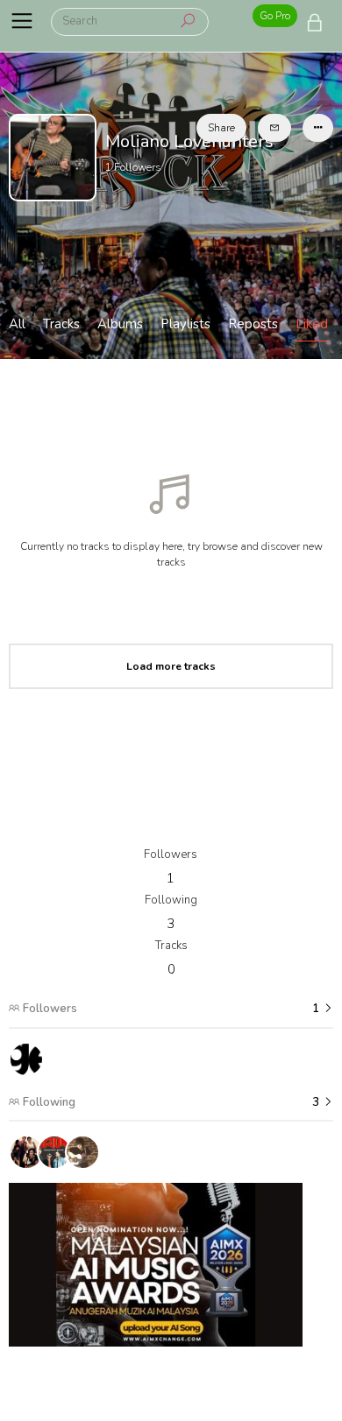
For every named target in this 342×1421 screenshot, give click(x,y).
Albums (120, 324)
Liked (312, 324)
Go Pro (275, 16)
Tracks (61, 324)
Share (221, 128)
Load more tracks (171, 666)
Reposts (253, 324)
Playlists (185, 324)
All (17, 324)
